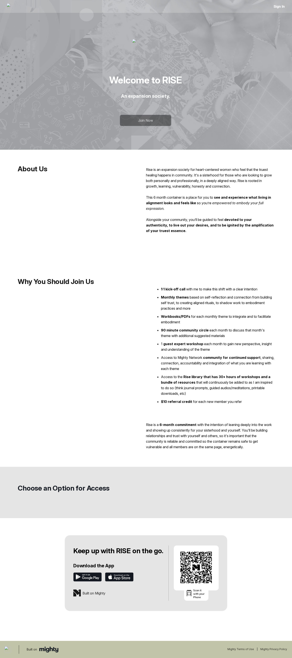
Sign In (279, 6)
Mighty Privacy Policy (273, 649)
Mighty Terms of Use (240, 649)
